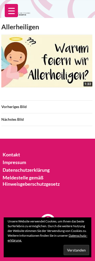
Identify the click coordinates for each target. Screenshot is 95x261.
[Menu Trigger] (11, 10)
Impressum (14, 162)
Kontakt (11, 154)
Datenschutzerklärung (26, 170)
